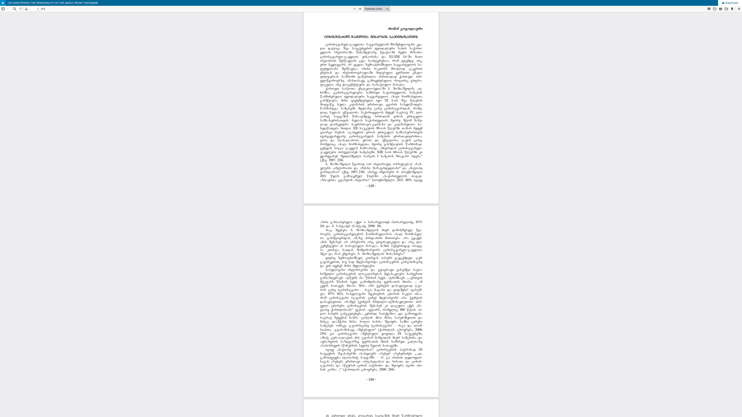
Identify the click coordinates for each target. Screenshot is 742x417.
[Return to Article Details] (3, 3)
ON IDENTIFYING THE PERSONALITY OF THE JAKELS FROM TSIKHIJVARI (53, 3)
